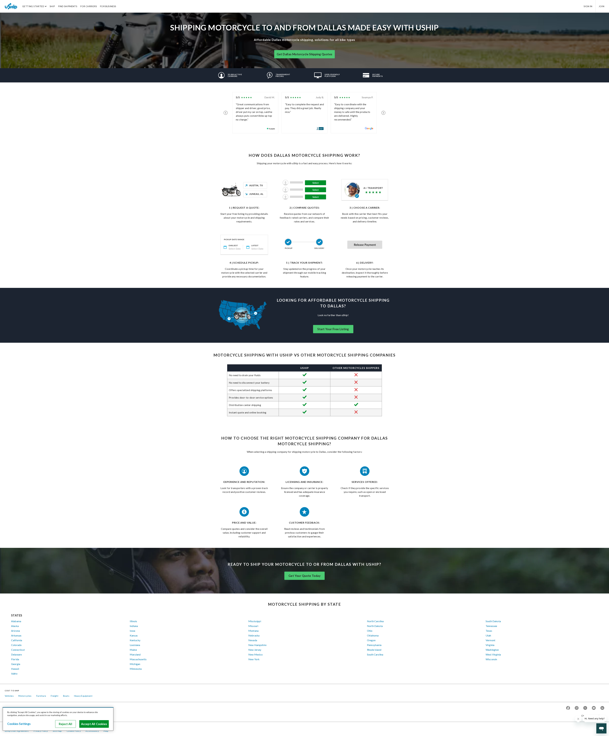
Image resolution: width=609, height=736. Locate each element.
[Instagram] (577, 708)
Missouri (253, 625)
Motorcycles (24, 695)
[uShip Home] (11, 6)
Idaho (14, 673)
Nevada (252, 640)
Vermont (490, 640)
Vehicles (9, 695)
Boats (66, 695)
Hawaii (15, 668)
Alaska (15, 625)
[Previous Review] (225, 112)
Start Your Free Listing (333, 329)
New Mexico (255, 654)
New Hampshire (257, 644)
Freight (54, 695)
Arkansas (16, 635)
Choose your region (591, 715)
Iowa (132, 630)
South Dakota (493, 621)
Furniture (41, 695)
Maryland (135, 654)
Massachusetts (138, 659)
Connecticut (18, 649)
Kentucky (135, 640)
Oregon (371, 640)
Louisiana (135, 644)
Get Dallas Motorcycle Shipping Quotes (304, 54)
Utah (488, 635)
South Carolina (375, 654)
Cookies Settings (19, 724)
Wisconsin (491, 659)
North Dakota (375, 625)
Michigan (135, 663)
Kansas (134, 635)
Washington (492, 649)
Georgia (15, 663)
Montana (253, 630)
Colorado (16, 644)
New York (253, 659)
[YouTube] (594, 708)
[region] (58, 719)
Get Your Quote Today (304, 575)
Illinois (133, 621)
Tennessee (491, 625)
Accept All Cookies (94, 724)
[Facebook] (568, 708)
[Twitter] (585, 708)
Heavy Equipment (83, 695)
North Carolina (375, 621)
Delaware (16, 654)
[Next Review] (383, 112)
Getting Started (33, 6)
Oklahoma (373, 635)
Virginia (490, 644)
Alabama (16, 621)
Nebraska (253, 635)
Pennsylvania (374, 644)
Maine (133, 649)
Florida (15, 659)
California (16, 640)
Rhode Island (374, 649)
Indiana (134, 625)
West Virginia (493, 654)
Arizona (15, 630)
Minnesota (136, 668)
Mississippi (254, 621)
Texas (489, 630)
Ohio (370, 630)
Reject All (65, 724)
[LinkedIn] (602, 708)
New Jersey (254, 649)
